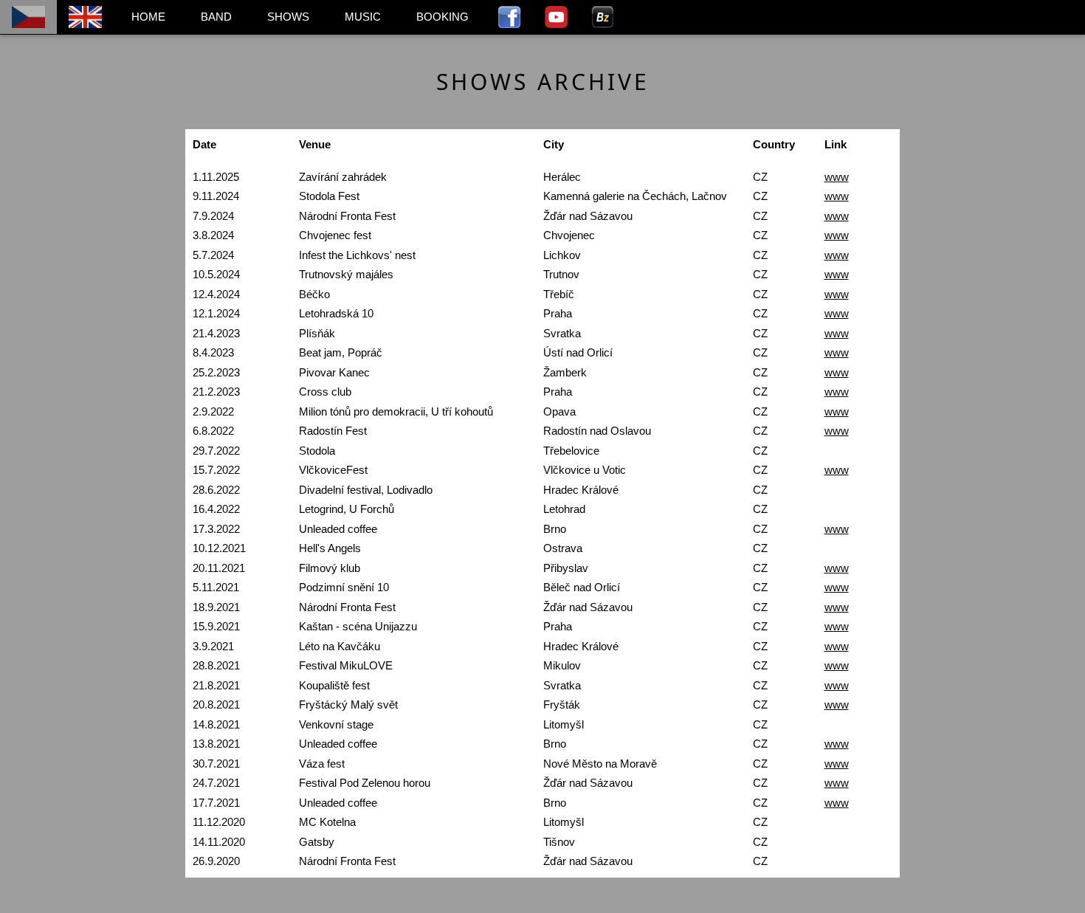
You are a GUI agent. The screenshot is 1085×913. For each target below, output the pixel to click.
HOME (148, 16)
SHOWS (288, 16)
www (836, 176)
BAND (216, 16)
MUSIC (363, 16)
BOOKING (442, 16)
